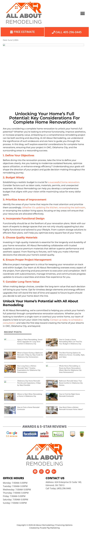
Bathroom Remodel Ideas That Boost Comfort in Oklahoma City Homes (71, 383)
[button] (82, 13)
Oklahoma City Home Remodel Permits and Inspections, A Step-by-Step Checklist (29, 383)
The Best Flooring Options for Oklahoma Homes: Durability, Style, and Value (72, 355)
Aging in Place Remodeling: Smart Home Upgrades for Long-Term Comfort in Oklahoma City (29, 342)
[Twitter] (47, 471)
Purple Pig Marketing (50, 528)
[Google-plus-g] (54, 471)
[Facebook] (35, 471)
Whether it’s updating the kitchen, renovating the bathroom (53, 207)
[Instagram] (41, 471)
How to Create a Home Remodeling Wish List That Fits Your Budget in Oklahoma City (70, 342)
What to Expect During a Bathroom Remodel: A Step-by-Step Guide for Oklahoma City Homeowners (30, 355)
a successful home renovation (63, 182)
